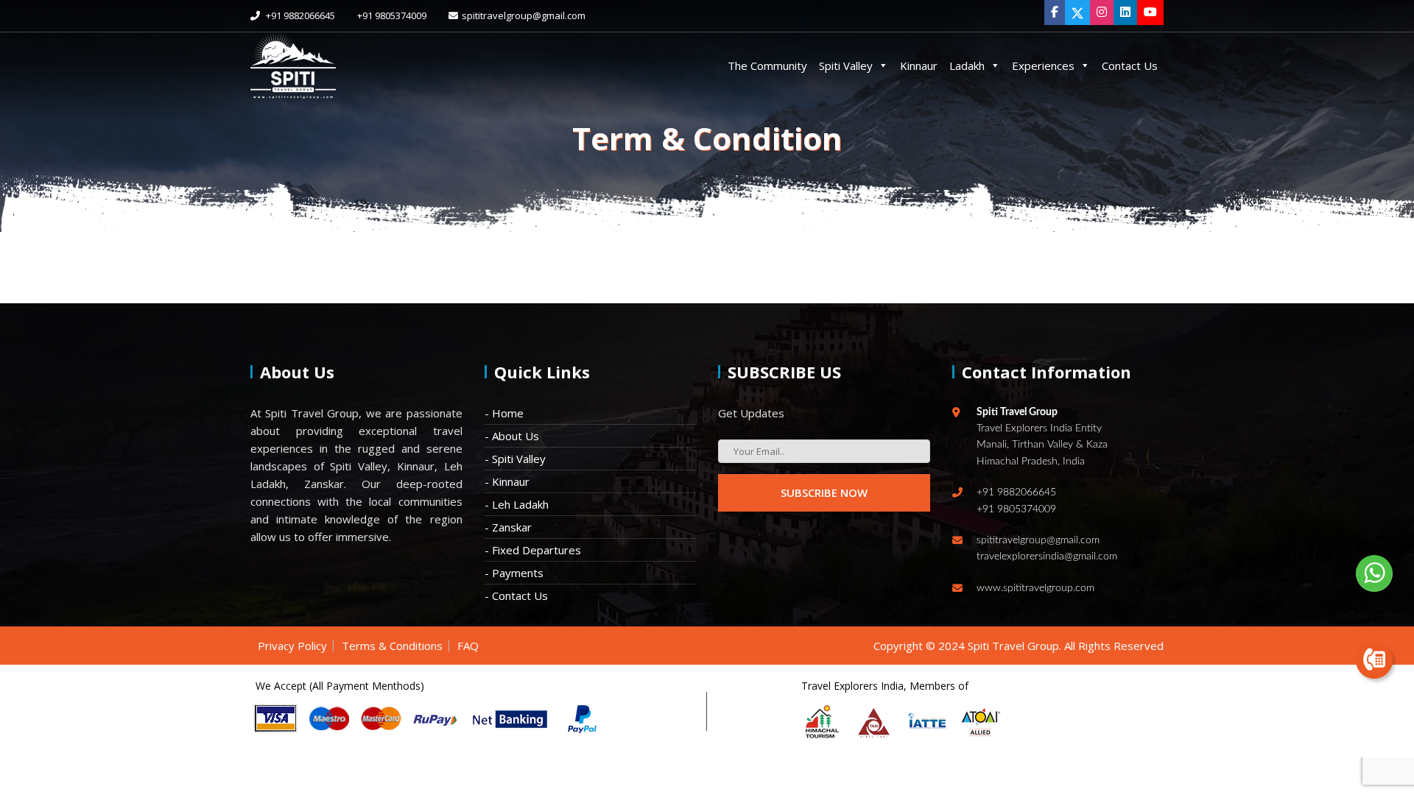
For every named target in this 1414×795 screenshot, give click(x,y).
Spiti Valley (846, 65)
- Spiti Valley (515, 458)
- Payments (514, 572)
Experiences (1043, 65)
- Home (504, 413)
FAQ (468, 645)
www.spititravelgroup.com (1035, 588)
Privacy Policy (292, 645)
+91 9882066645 (299, 15)
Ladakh (967, 65)
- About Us (512, 435)
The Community (767, 65)
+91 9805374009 (391, 15)
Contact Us (1130, 65)
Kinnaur (919, 65)
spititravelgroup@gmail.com (523, 15)
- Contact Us (516, 595)
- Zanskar (508, 527)
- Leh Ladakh (517, 504)
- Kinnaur (507, 481)
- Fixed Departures (533, 550)
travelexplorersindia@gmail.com (1047, 556)
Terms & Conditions (392, 645)
